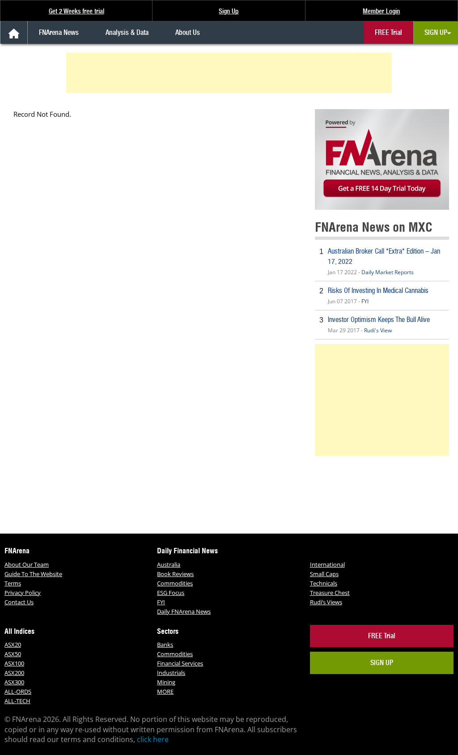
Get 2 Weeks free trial (76, 11)
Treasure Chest (330, 593)
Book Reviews (175, 574)
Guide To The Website (33, 574)
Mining (166, 682)
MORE (165, 691)
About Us (187, 32)
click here (153, 739)
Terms (12, 583)
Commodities (175, 583)
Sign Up (228, 11)
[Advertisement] (230, 73)
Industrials (171, 673)
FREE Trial (388, 32)
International (327, 564)
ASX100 (14, 663)
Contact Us (19, 602)
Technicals (323, 583)
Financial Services (180, 663)
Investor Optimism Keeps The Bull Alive (379, 319)
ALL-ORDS (17, 691)
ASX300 (14, 682)
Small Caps (324, 574)
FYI (365, 301)
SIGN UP (435, 32)
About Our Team (26, 564)
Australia (168, 564)
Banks (165, 644)
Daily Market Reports (387, 272)
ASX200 (14, 673)
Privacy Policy (22, 593)
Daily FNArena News (184, 611)
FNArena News (59, 32)
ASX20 (12, 644)
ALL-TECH (17, 701)
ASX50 (12, 654)
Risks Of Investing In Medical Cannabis (378, 290)
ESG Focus (170, 593)
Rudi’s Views (326, 602)
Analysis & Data (127, 32)
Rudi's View (378, 330)
